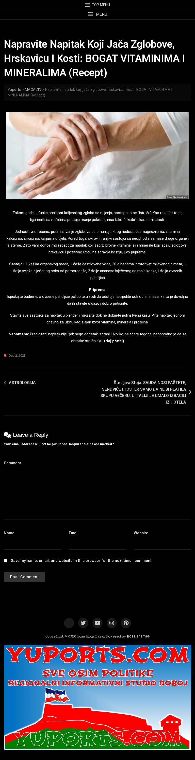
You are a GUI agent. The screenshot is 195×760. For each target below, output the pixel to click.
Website (141, 533)
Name (10, 533)
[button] (97, 14)
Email (75, 533)
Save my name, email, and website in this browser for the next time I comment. (82, 560)
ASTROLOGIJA (22, 382)
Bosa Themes (138, 636)
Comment (14, 463)
